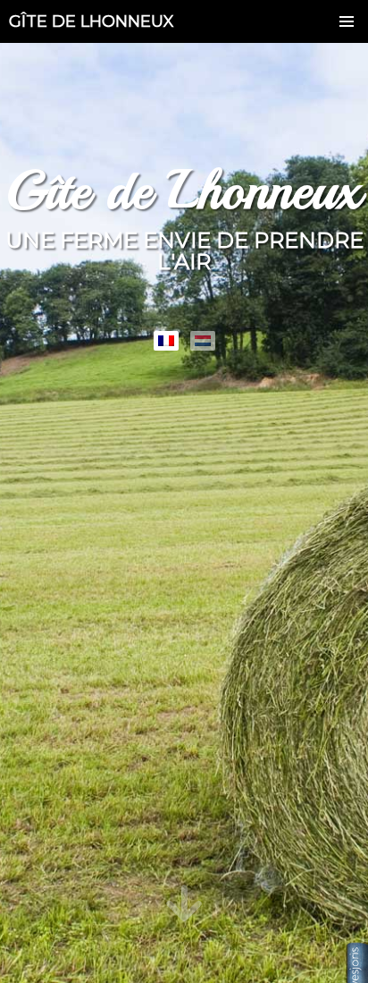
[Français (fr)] (166, 340)
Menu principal (346, 21)
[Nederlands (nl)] (203, 340)
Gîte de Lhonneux (91, 21)
